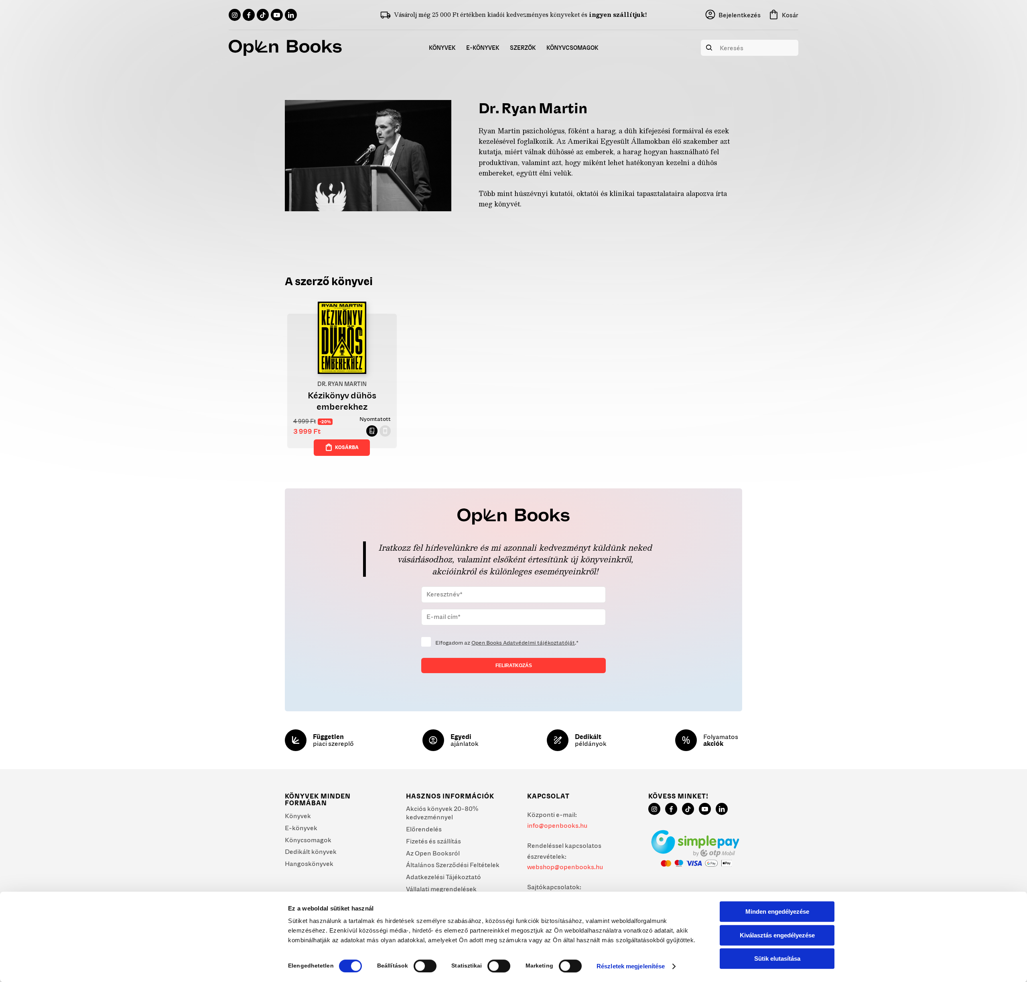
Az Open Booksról (433, 853)
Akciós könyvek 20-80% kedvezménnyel (442, 813)
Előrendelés (424, 829)
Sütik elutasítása (777, 958)
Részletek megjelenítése (631, 966)
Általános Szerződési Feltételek (452, 864)
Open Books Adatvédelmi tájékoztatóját (523, 642)
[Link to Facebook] (249, 15)
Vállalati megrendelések (441, 888)
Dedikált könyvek (311, 851)
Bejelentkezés (739, 14)
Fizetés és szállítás (433, 841)
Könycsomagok (308, 839)
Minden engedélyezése (777, 911)
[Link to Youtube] (277, 15)
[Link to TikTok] (263, 15)
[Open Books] (285, 48)
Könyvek (298, 815)
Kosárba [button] (347, 447)
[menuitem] (442, 47)
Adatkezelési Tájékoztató (443, 876)
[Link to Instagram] (235, 15)
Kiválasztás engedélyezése (777, 935)
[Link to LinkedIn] (291, 15)
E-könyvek (301, 827)
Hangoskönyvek (309, 863)
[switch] (425, 966)
